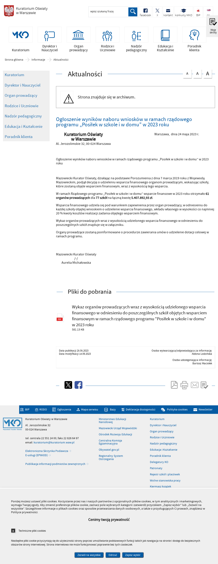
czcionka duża (206, 73)
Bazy (113, 410)
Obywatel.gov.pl (109, 449)
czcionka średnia (196, 73)
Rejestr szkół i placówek (165, 474)
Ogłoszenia (64, 410)
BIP (27, 410)
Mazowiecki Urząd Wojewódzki (118, 428)
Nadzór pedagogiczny (23, 116)
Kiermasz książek (160, 486)
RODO (43, 410)
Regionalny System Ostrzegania (111, 457)
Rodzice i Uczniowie (21, 105)
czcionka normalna (185, 73)
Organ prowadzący (21, 95)
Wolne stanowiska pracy (165, 480)
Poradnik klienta (19, 136)
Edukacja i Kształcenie (23, 126)
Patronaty (156, 468)
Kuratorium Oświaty (25, 11)
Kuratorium (14, 74)
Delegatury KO (159, 462)
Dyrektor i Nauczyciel (22, 85)
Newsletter (205, 410)
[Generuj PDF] (174, 385)
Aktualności (60, 59)
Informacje (38, 59)
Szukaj (132, 11)
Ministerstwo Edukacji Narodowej (112, 421)
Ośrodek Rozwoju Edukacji (115, 434)
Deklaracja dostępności (140, 410)
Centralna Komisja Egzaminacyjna (110, 442)
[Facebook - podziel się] (78, 385)
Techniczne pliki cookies (32, 530)
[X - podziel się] (68, 385)
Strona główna (14, 59)
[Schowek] (204, 385)
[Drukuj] (184, 385)
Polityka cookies (177, 410)
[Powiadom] (194, 385)
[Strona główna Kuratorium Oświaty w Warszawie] (12, 424)
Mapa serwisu (89, 410)
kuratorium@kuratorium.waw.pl (54, 442)
